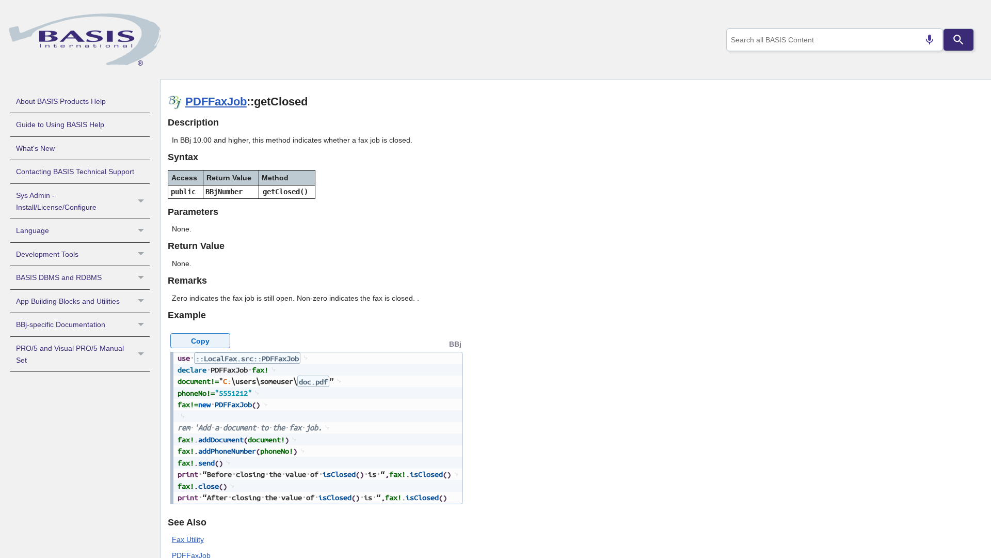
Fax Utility (188, 539)
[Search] (958, 39)
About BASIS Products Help (61, 101)
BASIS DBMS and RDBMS (59, 277)
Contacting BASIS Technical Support (75, 171)
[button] (142, 201)
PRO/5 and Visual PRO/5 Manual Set (70, 354)
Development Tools (47, 254)
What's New (35, 148)
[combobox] (834, 39)
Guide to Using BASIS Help (60, 124)
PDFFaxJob (216, 101)
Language (32, 230)
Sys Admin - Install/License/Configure (56, 201)
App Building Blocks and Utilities (68, 301)
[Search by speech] (929, 40)
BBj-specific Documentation (60, 324)
